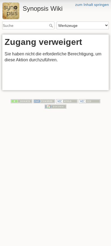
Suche (51, 25)
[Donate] (21, 101)
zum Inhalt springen (92, 4)
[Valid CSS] (89, 101)
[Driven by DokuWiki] (55, 106)
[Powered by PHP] (44, 101)
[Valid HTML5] (67, 101)
